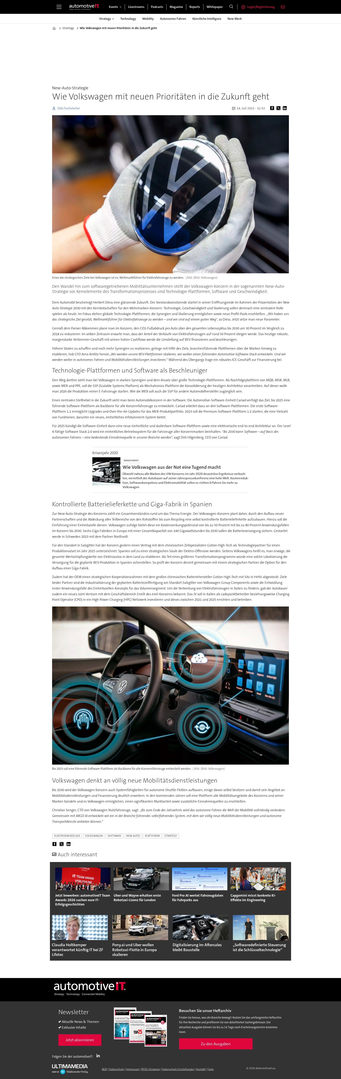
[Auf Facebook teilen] (273, 108)
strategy (171, 836)
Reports (194, 7)
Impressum (132, 1069)
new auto (133, 836)
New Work (235, 19)
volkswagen (94, 836)
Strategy (105, 19)
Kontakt (201, 1069)
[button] (59, 935)
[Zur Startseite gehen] (84, 7)
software (114, 836)
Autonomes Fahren (173, 19)
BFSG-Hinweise (150, 1069)
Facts (211, 1069)
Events (113, 7)
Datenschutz (116, 1069)
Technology (128, 19)
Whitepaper (215, 7)
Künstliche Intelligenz (206, 19)
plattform (152, 836)
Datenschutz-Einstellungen (178, 1069)
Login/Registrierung (261, 7)
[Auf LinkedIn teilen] (286, 108)
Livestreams (136, 7)
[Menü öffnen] (59, 7)
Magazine (176, 7)
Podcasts (157, 7)
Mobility (148, 19)
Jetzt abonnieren (80, 1039)
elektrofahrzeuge (67, 836)
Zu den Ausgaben (216, 1043)
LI (99, 1056)
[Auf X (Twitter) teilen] (279, 108)
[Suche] (231, 7)
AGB (104, 1069)
